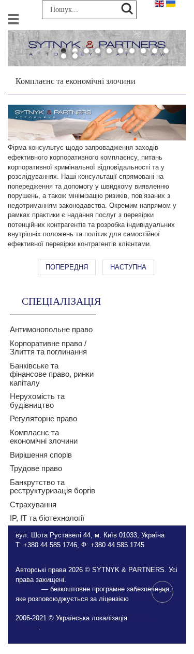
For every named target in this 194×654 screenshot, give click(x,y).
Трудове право (36, 468)
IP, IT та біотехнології (47, 518)
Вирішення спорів (41, 454)
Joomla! (27, 589)
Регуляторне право (43, 418)
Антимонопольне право (51, 329)
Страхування (33, 504)
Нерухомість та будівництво (37, 400)
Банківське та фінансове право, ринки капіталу (52, 374)
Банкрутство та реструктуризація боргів (52, 486)
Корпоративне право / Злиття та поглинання (48, 348)
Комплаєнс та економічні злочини (44, 437)
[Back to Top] (162, 592)
